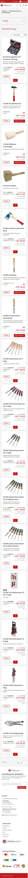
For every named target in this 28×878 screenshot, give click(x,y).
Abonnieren (22, 787)
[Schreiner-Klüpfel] (14, 176)
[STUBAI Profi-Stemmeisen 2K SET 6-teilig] (14, 394)
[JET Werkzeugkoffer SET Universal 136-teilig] (14, 47)
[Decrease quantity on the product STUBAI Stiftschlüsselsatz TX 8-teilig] (4, 662)
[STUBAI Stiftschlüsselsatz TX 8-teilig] (14, 629)
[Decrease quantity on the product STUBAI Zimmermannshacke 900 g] (4, 251)
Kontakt (4, 828)
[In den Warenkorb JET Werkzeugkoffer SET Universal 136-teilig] (15, 80)
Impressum (5, 836)
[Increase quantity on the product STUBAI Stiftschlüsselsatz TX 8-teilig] (11, 662)
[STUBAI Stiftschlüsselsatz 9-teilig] (14, 675)
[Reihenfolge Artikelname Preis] (18, 34)
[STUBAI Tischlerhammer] (14, 93)
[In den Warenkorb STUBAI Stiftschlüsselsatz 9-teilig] (15, 710)
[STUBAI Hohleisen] (14, 265)
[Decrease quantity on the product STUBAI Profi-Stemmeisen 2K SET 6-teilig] (4, 427)
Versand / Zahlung (7, 830)
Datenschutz (6, 834)
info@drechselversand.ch (11, 815)
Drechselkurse (6, 826)
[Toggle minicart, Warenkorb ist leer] (23, 5)
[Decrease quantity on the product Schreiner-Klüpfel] (4, 205)
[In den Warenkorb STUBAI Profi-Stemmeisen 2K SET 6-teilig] (15, 427)
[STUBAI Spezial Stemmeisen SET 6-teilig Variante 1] (14, 487)
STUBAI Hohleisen (9, 275)
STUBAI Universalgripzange (13, 733)
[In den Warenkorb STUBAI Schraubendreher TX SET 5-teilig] (15, 615)
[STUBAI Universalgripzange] (14, 723)
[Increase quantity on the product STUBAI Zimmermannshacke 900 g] (11, 251)
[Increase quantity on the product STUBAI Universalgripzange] (11, 754)
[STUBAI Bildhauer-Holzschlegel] (14, 134)
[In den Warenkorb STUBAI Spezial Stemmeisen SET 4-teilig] (15, 473)
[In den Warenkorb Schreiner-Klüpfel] (15, 205)
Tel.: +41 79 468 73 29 (7, 804)
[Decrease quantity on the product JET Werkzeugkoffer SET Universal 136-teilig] (4, 80)
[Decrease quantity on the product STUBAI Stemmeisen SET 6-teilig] (4, 380)
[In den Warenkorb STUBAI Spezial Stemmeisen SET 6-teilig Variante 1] (15, 520)
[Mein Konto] (20, 5)
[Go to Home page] (6, 5)
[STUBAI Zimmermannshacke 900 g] (14, 218)
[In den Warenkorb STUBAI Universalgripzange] (15, 754)
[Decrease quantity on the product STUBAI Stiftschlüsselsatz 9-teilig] (4, 710)
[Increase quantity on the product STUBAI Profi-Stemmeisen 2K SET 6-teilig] (11, 427)
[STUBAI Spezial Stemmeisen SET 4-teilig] (14, 440)
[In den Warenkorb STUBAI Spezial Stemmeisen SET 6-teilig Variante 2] (15, 567)
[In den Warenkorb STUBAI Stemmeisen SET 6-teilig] (15, 380)
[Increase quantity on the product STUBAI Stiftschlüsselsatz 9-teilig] (11, 710)
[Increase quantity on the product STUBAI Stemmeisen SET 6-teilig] (11, 380)
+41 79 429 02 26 (6, 812)
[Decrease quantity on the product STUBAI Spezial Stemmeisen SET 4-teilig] (4, 473)
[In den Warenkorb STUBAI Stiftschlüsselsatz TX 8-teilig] (15, 662)
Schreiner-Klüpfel (9, 186)
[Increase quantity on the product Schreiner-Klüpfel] (11, 205)
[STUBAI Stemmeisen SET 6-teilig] (14, 349)
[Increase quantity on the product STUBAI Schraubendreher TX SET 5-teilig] (11, 615)
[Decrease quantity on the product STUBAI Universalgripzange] (4, 754)
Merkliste (15, 1)
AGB (4, 832)
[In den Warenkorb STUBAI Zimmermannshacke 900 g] (15, 251)
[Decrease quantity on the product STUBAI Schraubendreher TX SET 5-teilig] (4, 615)
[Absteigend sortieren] (25, 35)
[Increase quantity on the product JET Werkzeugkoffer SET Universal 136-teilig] (11, 80)
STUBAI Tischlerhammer (12, 103)
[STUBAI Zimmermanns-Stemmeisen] (14, 306)
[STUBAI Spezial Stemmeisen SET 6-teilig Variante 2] (14, 534)
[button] (14, 20)
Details (6, 76)
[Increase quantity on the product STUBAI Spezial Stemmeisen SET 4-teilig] (11, 473)
